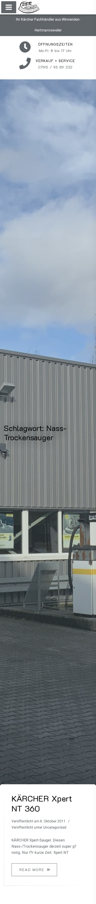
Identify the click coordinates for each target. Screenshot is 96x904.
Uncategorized (54, 827)
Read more (31, 869)
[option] (48, 837)
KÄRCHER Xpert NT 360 (42, 803)
